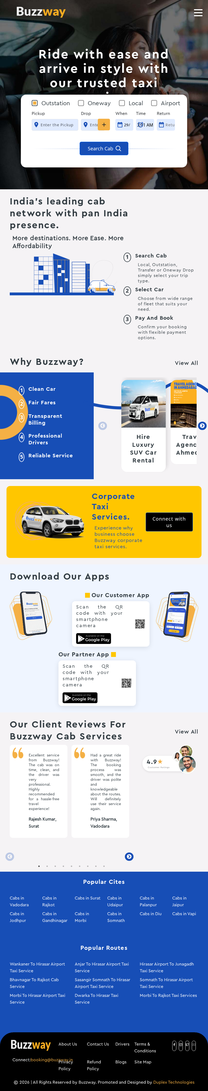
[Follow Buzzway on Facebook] (174, 1044)
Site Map (142, 1062)
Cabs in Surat (87, 898)
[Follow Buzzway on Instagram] (181, 1044)
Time (141, 113)
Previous (101, 426)
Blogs (120, 1062)
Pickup (38, 113)
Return (163, 113)
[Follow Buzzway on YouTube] (194, 1044)
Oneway (99, 103)
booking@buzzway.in (52, 1060)
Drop (86, 113)
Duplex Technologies (173, 1082)
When (121, 113)
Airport (170, 103)
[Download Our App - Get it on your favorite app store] (31, 615)
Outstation (55, 103)
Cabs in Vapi (184, 914)
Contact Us (98, 1044)
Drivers (122, 1044)
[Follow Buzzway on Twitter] (187, 1044)
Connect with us (169, 521)
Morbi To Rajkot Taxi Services (168, 995)
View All (186, 363)
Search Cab (101, 148)
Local (136, 103)
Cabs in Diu (151, 914)
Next (200, 426)
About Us (67, 1044)
